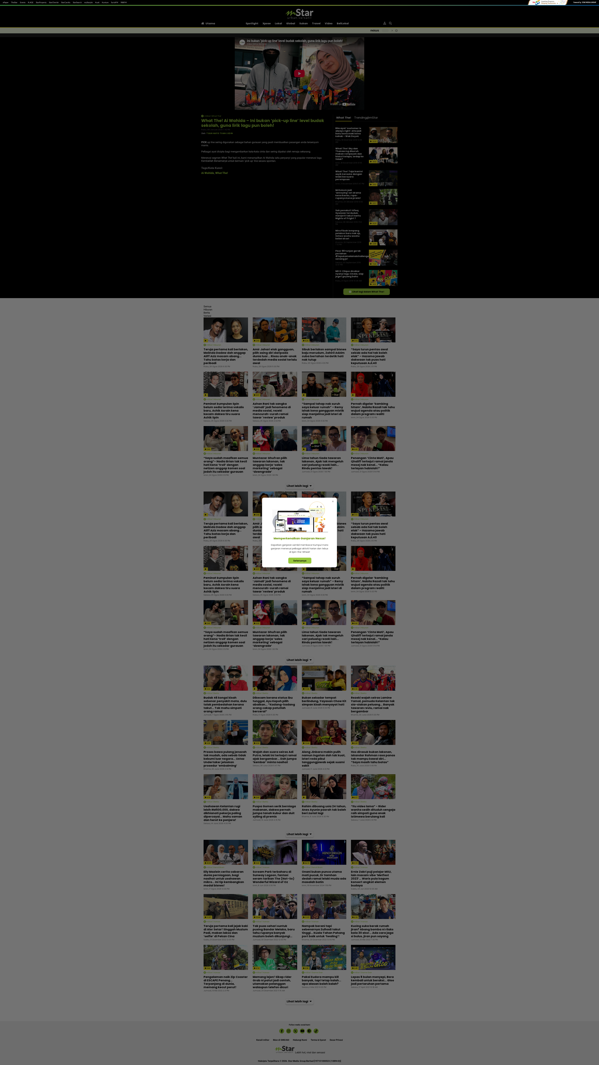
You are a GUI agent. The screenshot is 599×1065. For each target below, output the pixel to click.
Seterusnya (299, 560)
